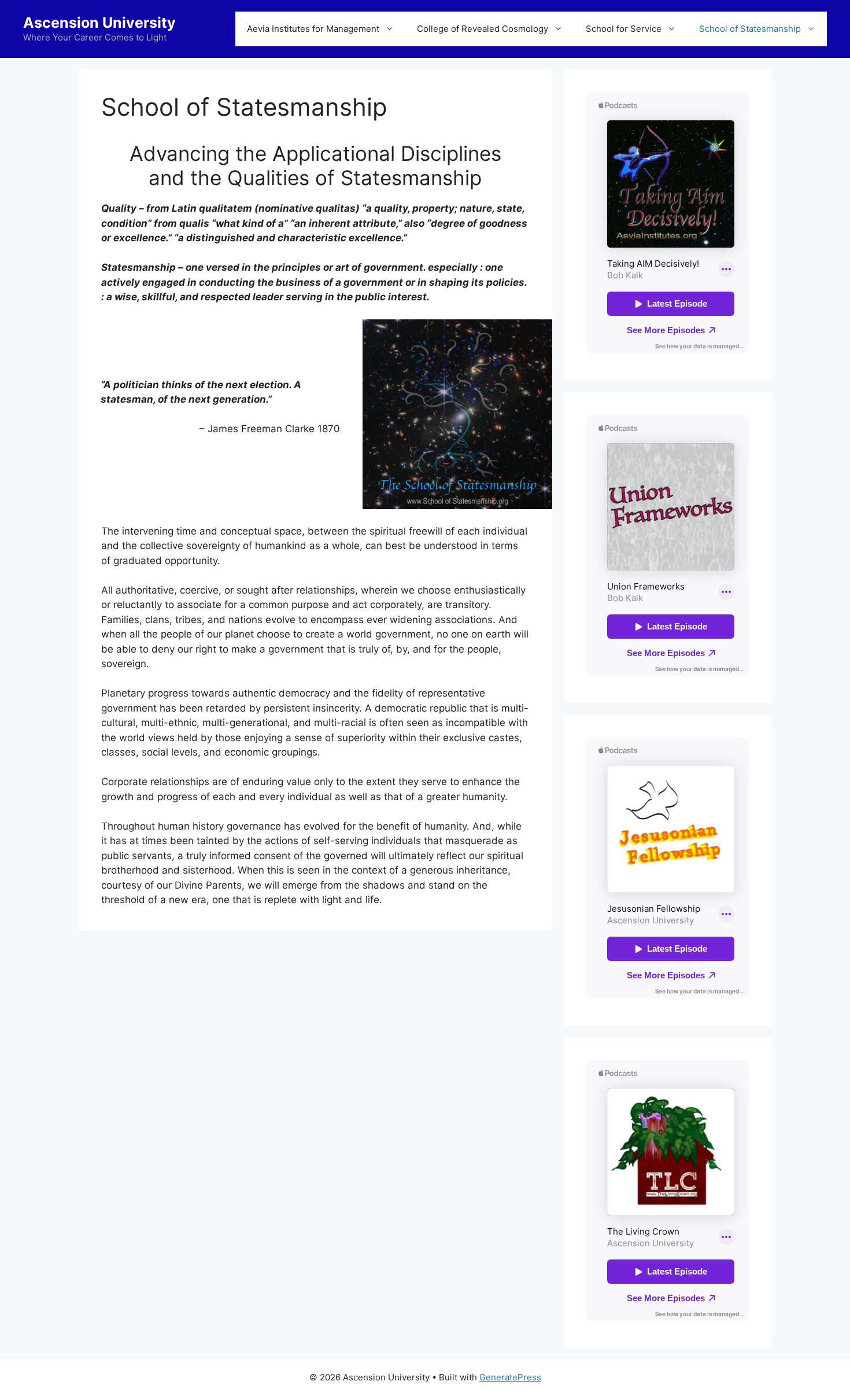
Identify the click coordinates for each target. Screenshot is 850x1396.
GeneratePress (510, 1377)
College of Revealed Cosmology (482, 28)
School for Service (623, 28)
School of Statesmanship (750, 28)
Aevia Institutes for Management (313, 28)
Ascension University (99, 22)
